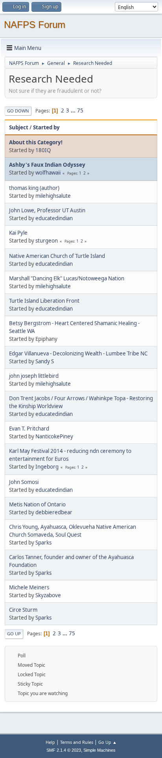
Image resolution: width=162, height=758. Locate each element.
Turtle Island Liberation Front (44, 300)
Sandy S (44, 361)
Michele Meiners (29, 587)
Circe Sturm (23, 609)
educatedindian (54, 218)
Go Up (14, 634)
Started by (46, 127)
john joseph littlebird (34, 375)
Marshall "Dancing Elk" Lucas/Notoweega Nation (66, 278)
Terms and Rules (76, 742)
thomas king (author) (34, 187)
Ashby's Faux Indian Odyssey (47, 164)
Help (50, 742)
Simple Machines (99, 750)
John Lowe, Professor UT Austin (47, 210)
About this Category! (36, 142)
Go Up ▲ (107, 742)
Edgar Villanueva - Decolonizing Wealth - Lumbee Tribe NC (78, 353)
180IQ (43, 150)
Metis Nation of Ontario (37, 504)
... (74, 110)
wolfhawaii (48, 172)
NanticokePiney (54, 436)
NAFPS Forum (34, 24)
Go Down (18, 111)
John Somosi (24, 482)
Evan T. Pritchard (29, 428)
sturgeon (46, 240)
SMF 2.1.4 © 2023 (63, 750)
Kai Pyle (18, 232)
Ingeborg (47, 466)
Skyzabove (48, 595)
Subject (18, 127)
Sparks (43, 542)
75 (80, 110)
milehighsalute (53, 195)
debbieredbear (53, 512)
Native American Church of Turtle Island (57, 255)
